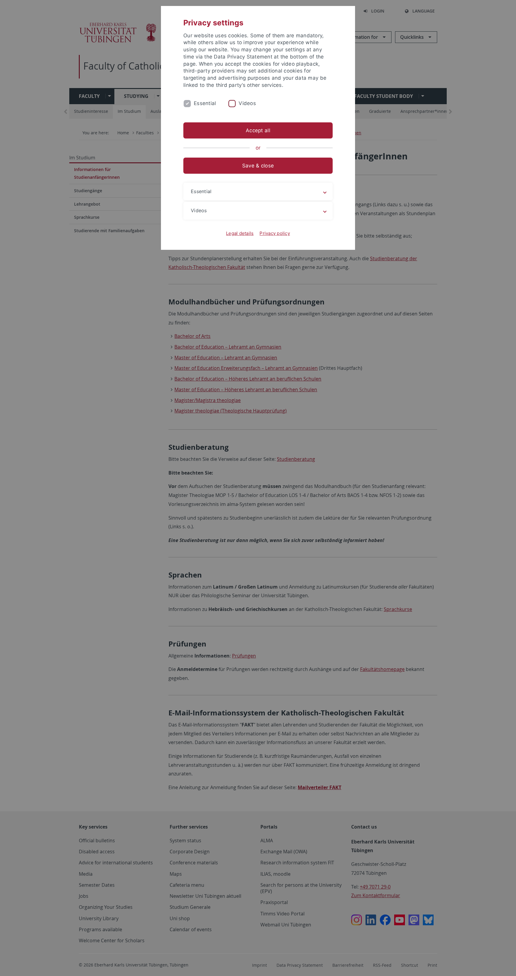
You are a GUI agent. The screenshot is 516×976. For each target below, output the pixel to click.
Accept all (258, 130)
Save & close (258, 166)
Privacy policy (274, 233)
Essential (205, 103)
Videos (247, 103)
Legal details (240, 233)
